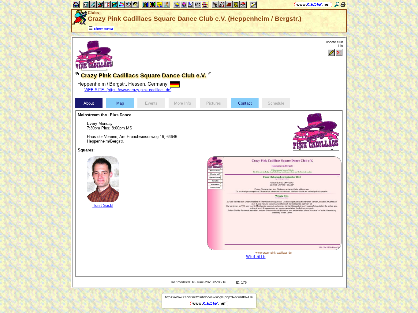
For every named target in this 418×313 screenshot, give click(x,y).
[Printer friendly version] (343, 4)
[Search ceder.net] (336, 4)
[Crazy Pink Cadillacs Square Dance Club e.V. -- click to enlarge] (94, 69)
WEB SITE (256, 256)
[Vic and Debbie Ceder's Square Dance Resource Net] (313, 4)
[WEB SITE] (274, 249)
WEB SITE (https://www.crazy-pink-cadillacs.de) (127, 90)
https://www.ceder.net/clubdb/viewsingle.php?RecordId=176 (209, 297)
